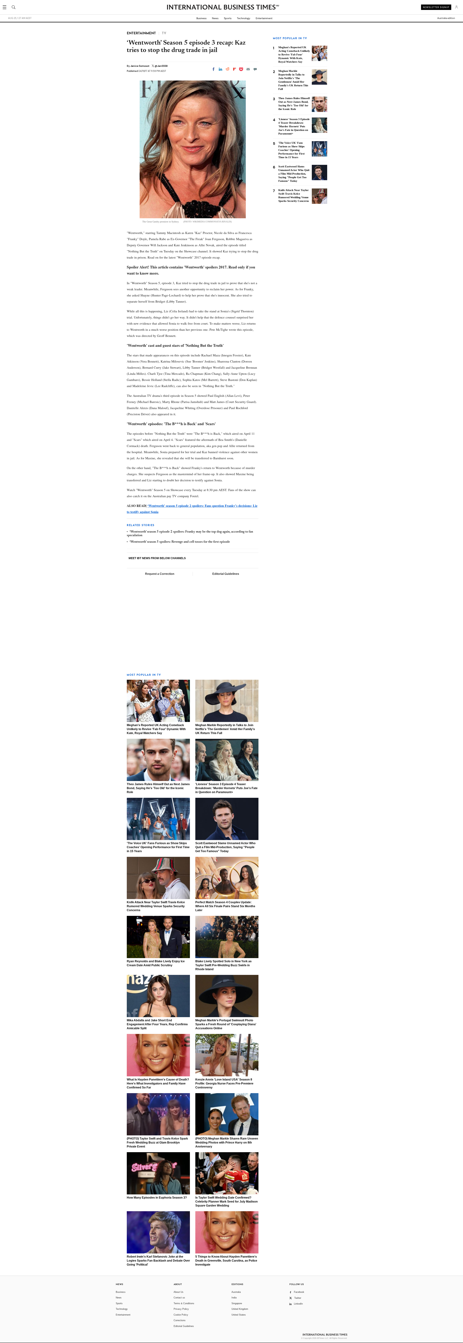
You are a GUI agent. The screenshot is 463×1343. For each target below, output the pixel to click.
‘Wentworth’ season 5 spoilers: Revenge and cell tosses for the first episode (179, 542)
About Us (178, 1292)
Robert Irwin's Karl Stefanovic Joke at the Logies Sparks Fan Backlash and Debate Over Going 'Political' (158, 1260)
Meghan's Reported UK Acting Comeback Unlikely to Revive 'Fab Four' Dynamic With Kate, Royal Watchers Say (156, 729)
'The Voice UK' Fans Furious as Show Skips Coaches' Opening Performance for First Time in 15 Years (158, 847)
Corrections (180, 1320)
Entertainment (264, 18)
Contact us (179, 1297)
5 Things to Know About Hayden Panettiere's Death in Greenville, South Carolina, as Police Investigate (226, 1260)
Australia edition (446, 18)
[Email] (248, 69)
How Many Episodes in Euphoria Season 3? (157, 1197)
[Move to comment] (255, 69)
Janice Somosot (140, 66)
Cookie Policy (181, 1314)
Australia (236, 1292)
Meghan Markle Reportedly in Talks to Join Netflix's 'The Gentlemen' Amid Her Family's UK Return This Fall (225, 729)
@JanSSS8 (161, 66)
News (215, 18)
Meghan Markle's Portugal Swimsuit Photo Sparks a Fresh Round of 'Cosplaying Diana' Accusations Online (225, 1024)
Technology (243, 18)
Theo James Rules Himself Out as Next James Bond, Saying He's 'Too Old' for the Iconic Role (158, 788)
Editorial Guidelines (225, 573)
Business (201, 18)
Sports (228, 18)
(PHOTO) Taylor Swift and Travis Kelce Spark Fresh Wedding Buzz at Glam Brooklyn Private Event (157, 1142)
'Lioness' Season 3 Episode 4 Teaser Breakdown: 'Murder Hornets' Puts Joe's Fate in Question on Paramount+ (226, 788)
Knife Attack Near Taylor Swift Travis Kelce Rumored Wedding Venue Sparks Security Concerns (156, 906)
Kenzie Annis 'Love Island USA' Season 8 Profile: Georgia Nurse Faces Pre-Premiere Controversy (224, 1083)
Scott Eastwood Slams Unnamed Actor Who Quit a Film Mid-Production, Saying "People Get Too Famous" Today (225, 847)
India (234, 1297)
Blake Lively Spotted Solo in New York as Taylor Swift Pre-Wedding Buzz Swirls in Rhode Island (223, 965)
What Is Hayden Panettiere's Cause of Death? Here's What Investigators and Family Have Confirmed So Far (158, 1083)
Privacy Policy (181, 1309)
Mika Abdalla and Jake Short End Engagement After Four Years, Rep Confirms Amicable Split (157, 1024)
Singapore (237, 1303)
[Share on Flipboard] (234, 69)
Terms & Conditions (184, 1303)
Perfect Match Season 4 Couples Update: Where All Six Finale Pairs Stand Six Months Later (225, 906)
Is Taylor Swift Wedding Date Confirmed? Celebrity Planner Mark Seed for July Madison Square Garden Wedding (226, 1201)
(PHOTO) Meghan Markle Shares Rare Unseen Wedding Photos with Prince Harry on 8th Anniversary (226, 1142)
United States (239, 1314)
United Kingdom (240, 1309)
